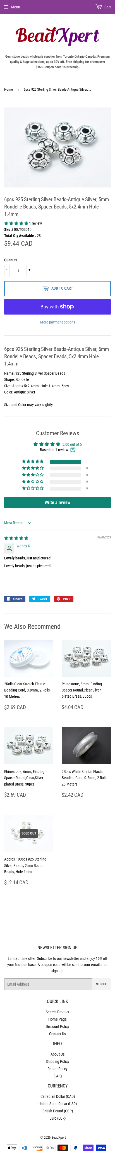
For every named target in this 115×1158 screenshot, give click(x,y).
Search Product (57, 1012)
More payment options (57, 322)
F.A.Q (58, 1076)
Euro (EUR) (57, 1118)
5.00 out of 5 (72, 444)
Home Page (57, 1019)
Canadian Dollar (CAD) (57, 1096)
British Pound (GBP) (57, 1111)
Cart (107, 7)
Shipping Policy (57, 1061)
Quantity (10, 260)
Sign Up (101, 984)
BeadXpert (58, 1137)
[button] (16, 223)
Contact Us (57, 1034)
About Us (57, 1054)
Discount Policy (57, 1026)
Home (8, 89)
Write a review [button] (57, 502)
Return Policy (57, 1068)
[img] (16, 538)
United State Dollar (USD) (58, 1103)
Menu (15, 7)
